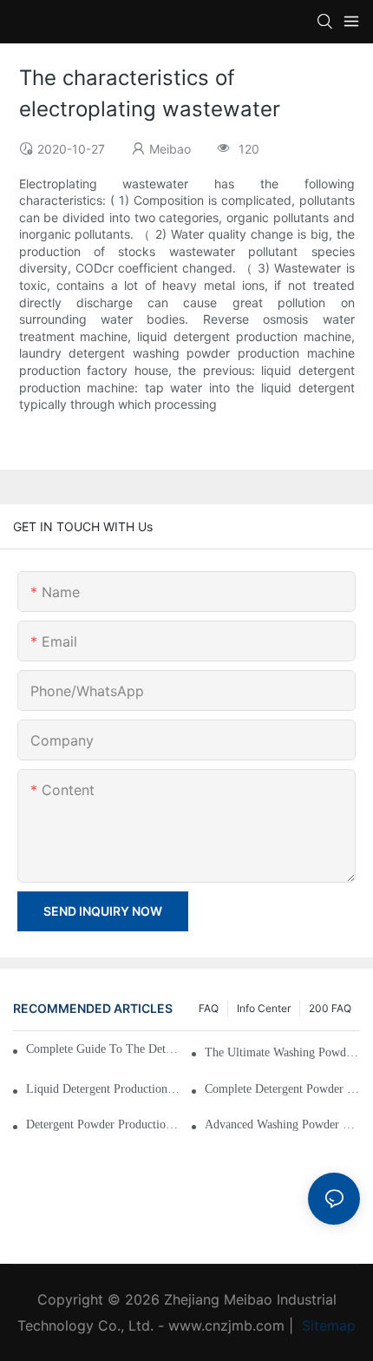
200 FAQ (330, 1008)
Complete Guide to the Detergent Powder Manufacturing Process (104, 1048)
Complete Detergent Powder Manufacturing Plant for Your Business (282, 1088)
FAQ (209, 1008)
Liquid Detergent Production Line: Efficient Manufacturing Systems (103, 1088)
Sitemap (327, 1325)
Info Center (264, 1008)
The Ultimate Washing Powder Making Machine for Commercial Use (282, 1052)
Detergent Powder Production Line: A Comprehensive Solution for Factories (103, 1124)
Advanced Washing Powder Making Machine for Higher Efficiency (282, 1124)
